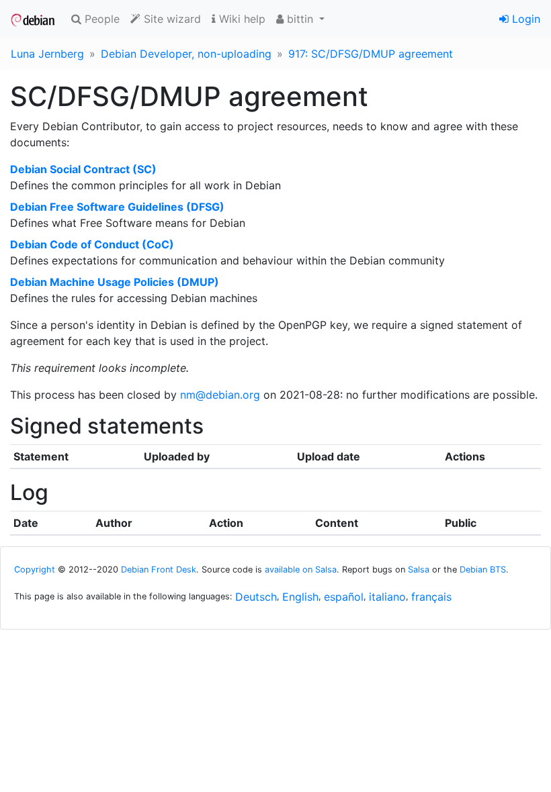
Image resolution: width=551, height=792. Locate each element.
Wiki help (240, 19)
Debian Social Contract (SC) (83, 169)
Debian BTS (483, 569)
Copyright (34, 569)
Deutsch (256, 596)
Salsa (418, 569)
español (344, 596)
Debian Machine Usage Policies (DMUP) (114, 282)
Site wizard (170, 19)
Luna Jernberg (47, 53)
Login (524, 19)
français (431, 596)
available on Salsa (301, 569)
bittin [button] (300, 19)
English (300, 596)
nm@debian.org (220, 394)
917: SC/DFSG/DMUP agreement (370, 53)
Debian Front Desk (158, 569)
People (100, 19)
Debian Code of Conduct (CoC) (92, 244)
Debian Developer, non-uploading (186, 53)
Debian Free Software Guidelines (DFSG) (117, 206)
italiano (387, 596)
